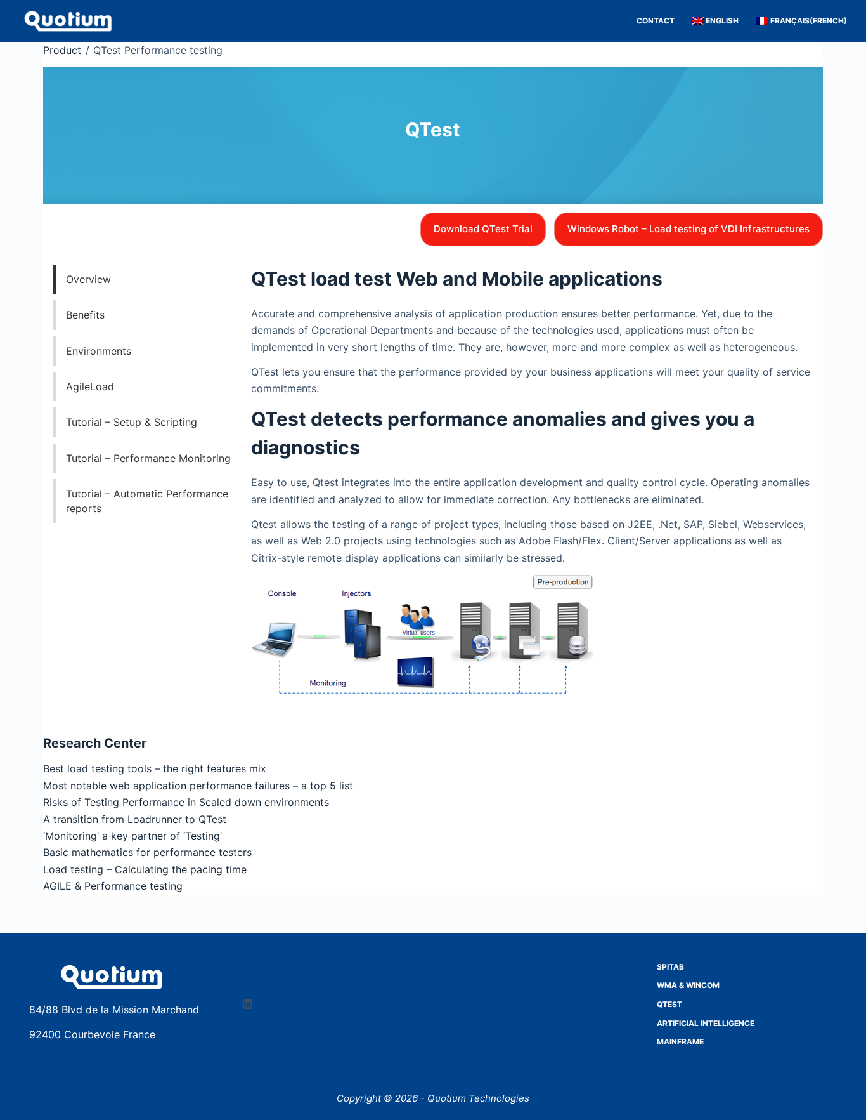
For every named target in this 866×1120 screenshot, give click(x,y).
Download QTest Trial (483, 229)
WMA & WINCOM (688, 985)
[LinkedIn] (247, 1004)
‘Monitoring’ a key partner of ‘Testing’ (132, 835)
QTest (669, 1004)
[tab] (148, 279)
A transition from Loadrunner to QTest (134, 819)
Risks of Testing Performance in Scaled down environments (186, 802)
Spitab (670, 967)
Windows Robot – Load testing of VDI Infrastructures (688, 229)
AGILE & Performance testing (113, 886)
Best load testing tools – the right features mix (154, 768)
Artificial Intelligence (705, 1023)
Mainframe (680, 1041)
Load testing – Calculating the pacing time (145, 869)
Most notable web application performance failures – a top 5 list (198, 785)
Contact (656, 20)
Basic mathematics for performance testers (147, 852)
